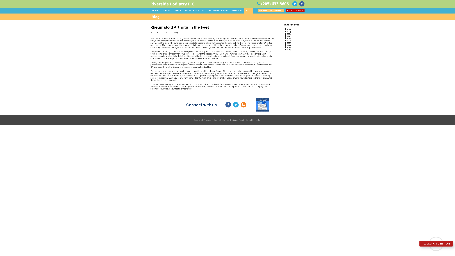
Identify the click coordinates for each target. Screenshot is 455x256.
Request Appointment (271, 10)
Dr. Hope (166, 10)
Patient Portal (295, 10)
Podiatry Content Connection (250, 120)
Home (155, 10)
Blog (249, 10)
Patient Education (194, 10)
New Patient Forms (218, 10)
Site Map (226, 120)
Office (177, 10)
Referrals (237, 10)
